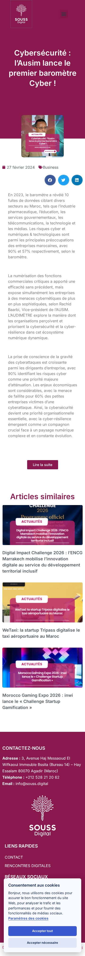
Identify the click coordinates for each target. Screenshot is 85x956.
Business (50, 167)
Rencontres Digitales (28, 865)
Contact (14, 857)
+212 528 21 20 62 (43, 777)
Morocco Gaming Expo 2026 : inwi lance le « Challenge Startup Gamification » (37, 701)
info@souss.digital (31, 783)
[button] (64, 14)
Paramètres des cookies (28, 918)
